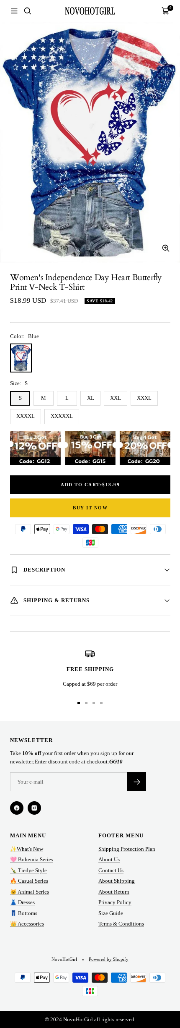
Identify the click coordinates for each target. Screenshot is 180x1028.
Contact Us (110, 870)
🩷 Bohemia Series (31, 859)
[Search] (27, 11)
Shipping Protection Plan (126, 849)
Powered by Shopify (109, 959)
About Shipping (116, 881)
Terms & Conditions (121, 923)
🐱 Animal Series (29, 892)
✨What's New (26, 849)
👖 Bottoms (23, 913)
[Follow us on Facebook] (16, 808)
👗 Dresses (22, 902)
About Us (109, 859)
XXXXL (25, 416)
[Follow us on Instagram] (34, 808)
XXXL (144, 398)
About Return (113, 892)
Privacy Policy (114, 902)
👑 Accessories (27, 923)
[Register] (136, 781)
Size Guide (110, 913)
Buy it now (90, 507)
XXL (115, 398)
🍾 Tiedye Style (28, 870)
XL (90, 398)
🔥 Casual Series (29, 881)
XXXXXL (62, 416)
